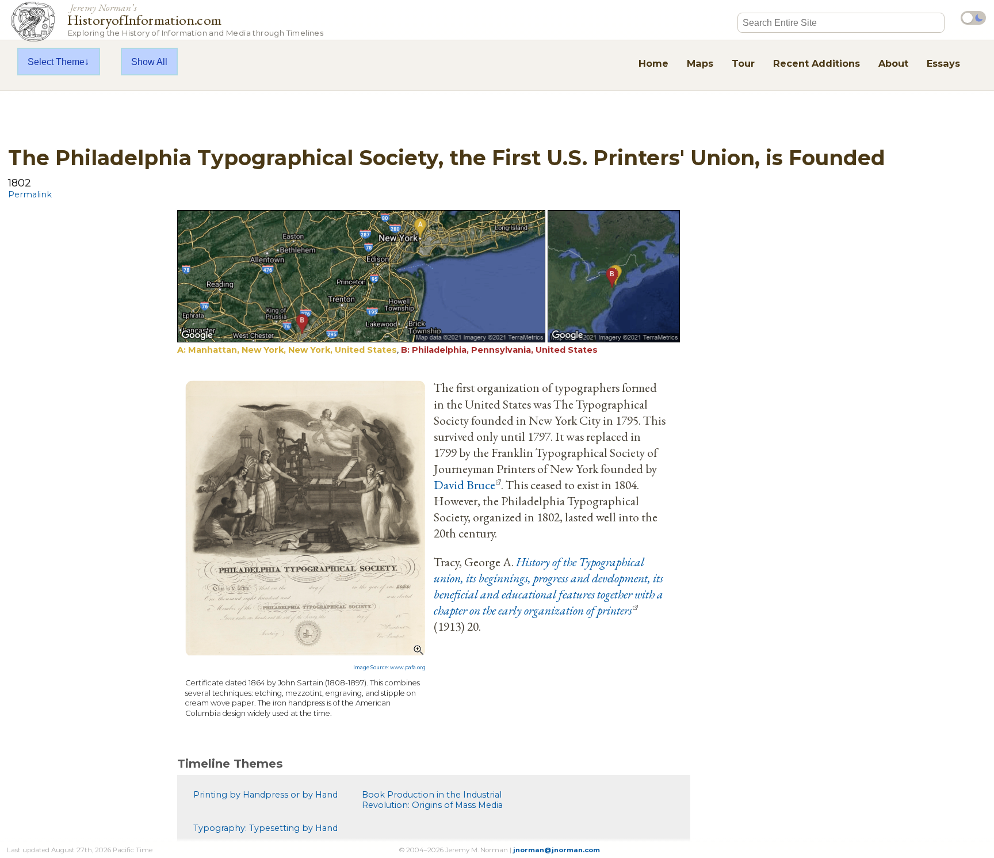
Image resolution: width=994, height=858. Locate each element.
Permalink (30, 194)
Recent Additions (816, 63)
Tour (743, 63)
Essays (943, 63)
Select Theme (56, 61)
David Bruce (464, 484)
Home (653, 63)
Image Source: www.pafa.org (389, 667)
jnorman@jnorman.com (556, 850)
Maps (700, 63)
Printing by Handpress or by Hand (265, 795)
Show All (149, 61)
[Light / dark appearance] (973, 18)
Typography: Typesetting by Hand (265, 828)
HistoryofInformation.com (195, 19)
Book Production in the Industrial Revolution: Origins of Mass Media (432, 800)
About (893, 63)
